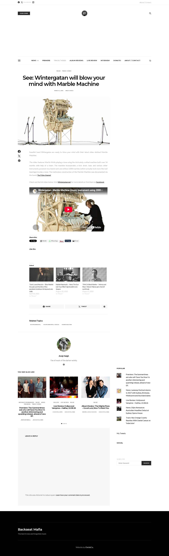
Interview (105, 60)
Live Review (92, 60)
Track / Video (60, 60)
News (33, 60)
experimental (36, 324)
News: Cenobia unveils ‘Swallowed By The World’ (85, 89)
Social (120, 443)
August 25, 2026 (38, 420)
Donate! (117, 60)
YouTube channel (44, 175)
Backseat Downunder (26, 402)
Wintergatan (67, 324)
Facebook (100, 182)
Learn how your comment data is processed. (73, 495)
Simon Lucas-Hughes (89, 412)
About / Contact (145, 2)
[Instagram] (33, 2)
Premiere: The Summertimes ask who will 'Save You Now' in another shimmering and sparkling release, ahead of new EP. (138, 379)
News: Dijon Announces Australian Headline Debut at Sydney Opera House (137, 410)
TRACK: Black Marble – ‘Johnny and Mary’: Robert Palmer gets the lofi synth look (94, 286)
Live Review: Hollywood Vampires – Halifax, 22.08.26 (64, 407)
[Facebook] (19, 2)
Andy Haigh (64, 356)
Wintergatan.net (64, 182)
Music (59, 71)
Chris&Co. (89, 547)
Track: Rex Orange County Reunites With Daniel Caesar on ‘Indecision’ (138, 420)
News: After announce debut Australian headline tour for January (111, 90)
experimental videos (51, 324)
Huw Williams (57, 412)
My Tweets (121, 433)
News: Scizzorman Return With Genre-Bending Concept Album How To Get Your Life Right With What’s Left (59, 91)
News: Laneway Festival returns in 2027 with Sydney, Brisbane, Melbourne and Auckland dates (137, 91)
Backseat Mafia (30, 529)
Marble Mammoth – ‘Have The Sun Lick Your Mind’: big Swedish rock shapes (67, 286)
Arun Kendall (26, 420)
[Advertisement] (84, 39)
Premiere (46, 60)
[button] (150, 60)
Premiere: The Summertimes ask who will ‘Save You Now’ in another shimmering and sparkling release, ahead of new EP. (33, 92)
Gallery (56, 402)
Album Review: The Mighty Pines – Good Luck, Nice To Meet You (96, 407)
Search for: (121, 459)
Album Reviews (76, 60)
